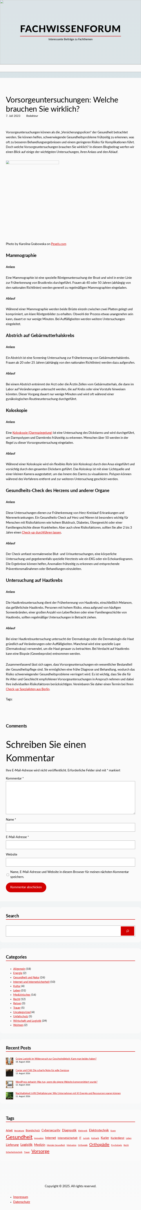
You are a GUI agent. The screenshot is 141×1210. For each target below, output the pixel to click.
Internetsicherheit (67, 1138)
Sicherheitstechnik (14, 1152)
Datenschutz (21, 1202)
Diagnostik (69, 1130)
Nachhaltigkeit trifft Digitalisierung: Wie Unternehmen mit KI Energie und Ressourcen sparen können (68, 1093)
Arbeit (9, 1130)
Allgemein (19, 969)
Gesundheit (19, 1137)
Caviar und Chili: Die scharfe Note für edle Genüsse (42, 1070)
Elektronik (82, 1131)
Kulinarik (95, 1138)
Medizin (39, 1144)
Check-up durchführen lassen (41, 532)
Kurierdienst (117, 1138)
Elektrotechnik (99, 1130)
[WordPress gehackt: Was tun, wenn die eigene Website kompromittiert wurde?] (9, 1085)
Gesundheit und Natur (26, 977)
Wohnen (18, 1025)
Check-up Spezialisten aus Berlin (27, 689)
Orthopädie (99, 1145)
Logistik (26, 1145)
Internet (50, 1137)
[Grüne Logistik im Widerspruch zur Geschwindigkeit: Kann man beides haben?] (9, 1062)
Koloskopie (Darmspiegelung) (32, 432)
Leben (16, 990)
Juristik (86, 1138)
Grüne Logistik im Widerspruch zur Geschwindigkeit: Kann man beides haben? (56, 1059)
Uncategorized (14, 88)
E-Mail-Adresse (17, 837)
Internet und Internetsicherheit (31, 982)
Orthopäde (83, 1145)
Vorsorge (40, 1151)
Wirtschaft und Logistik (27, 1021)
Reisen (17, 1003)
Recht (16, 999)
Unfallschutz (20, 1016)
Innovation (39, 1138)
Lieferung (12, 1144)
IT (80, 1138)
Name (11, 819)
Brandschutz (33, 1130)
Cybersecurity (50, 1130)
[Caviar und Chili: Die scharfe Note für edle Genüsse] (9, 1073)
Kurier (105, 1137)
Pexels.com (58, 244)
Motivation (71, 1145)
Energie (17, 973)
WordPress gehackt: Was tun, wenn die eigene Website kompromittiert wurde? (56, 1082)
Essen (113, 1131)
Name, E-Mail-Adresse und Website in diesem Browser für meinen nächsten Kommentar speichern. (69, 874)
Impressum (20, 1197)
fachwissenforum (70, 29)
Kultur (17, 986)
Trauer (17, 1007)
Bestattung (19, 1131)
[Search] (127, 931)
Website (11, 854)
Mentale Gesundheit (56, 1145)
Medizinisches (21, 994)
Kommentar (15, 778)
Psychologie (116, 1145)
